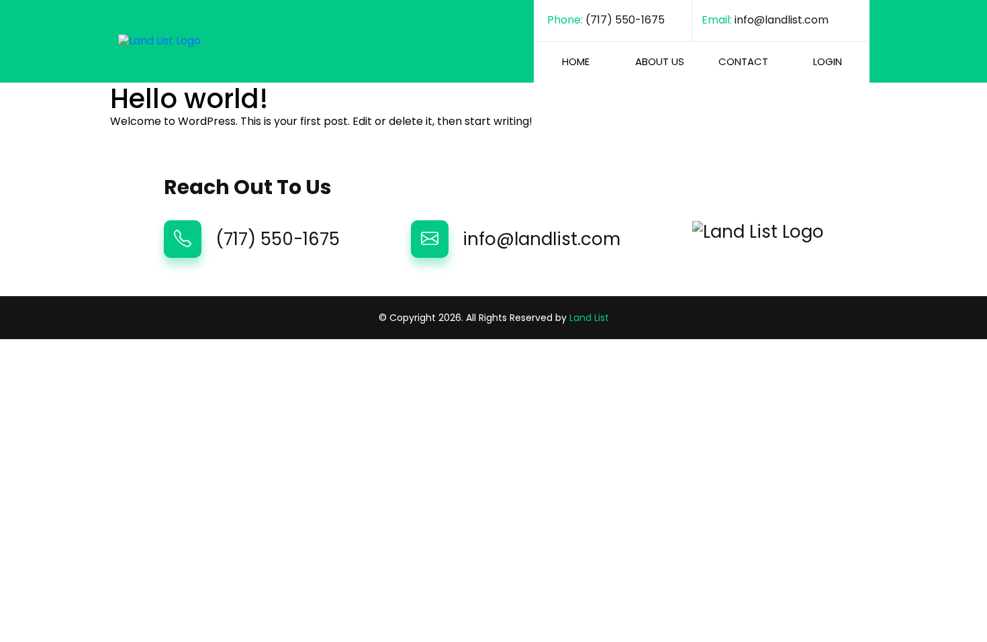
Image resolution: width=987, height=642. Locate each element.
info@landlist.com (782, 20)
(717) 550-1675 (625, 20)
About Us (659, 61)
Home (576, 61)
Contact (743, 61)
